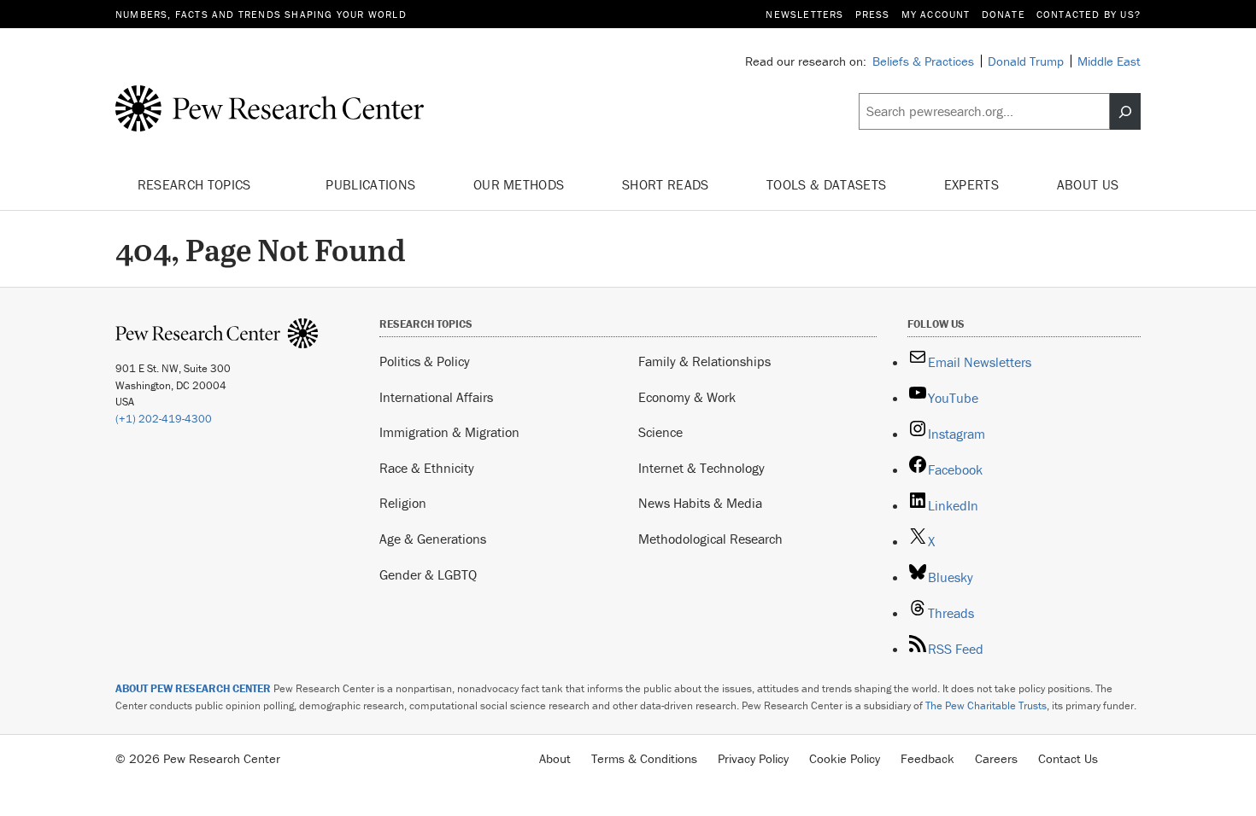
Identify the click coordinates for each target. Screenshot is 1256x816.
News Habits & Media (700, 502)
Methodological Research (710, 538)
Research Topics (196, 184)
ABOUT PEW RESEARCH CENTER (193, 688)
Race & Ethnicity (426, 467)
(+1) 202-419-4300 (163, 418)
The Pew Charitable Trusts (986, 705)
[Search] (1125, 112)
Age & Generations (432, 538)
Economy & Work (687, 396)
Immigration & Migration (449, 431)
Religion (402, 502)
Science (660, 431)
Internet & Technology (701, 467)
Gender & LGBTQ (428, 574)
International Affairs (436, 396)
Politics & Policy (424, 361)
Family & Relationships (704, 361)
